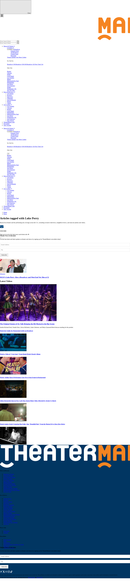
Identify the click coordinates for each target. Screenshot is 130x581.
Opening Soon (15, 51)
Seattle (9, 87)
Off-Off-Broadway (27, 64)
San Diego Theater (9, 518)
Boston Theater (8, 479)
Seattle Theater (8, 487)
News (5, 214)
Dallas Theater (8, 510)
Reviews (9, 95)
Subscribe (4, 255)
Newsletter (7, 124)
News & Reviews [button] (9, 92)
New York (6, 531)
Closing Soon (14, 54)
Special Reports (11, 100)
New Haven (10, 120)
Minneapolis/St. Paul (13, 81)
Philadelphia (10, 82)
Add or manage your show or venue (14, 544)
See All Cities (11, 90)
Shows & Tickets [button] (8, 46)
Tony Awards (7, 125)
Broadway (17, 49)
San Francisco (11, 85)
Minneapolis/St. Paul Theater (12, 490)
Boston (9, 71)
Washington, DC (11, 89)
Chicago (9, 73)
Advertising (7, 543)
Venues (9, 57)
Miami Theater (8, 482)
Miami (9, 79)
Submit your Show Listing (18, 57)
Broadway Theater (9, 474)
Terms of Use (40, 577)
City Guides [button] (7, 105)
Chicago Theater (8, 476)
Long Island (10, 76)
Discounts (13, 56)
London (6, 532)
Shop (5, 541)
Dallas (9, 74)
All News (6, 524)
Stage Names (7, 540)
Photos (9, 101)
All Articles (10, 93)
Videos (9, 103)
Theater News (7, 498)
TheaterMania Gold (9, 122)
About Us (6, 546)
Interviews (10, 97)
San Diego (10, 84)
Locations (10, 48)
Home (5, 212)
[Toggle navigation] (2, 15)
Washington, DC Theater (11, 488)
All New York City (38, 64)
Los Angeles (10, 78)
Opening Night (8, 502)
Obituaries (10, 98)
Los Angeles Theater (9, 477)
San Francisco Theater (10, 485)
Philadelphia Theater (9, 483)
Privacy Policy (31, 577)
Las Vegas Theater (9, 480)
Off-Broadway (17, 64)
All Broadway (15, 52)
